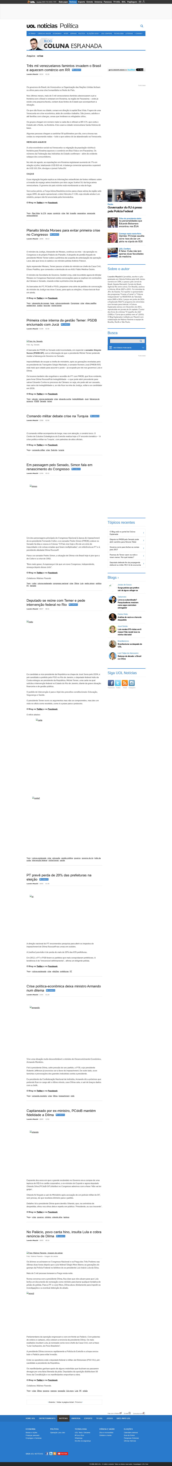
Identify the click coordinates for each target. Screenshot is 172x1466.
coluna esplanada (62, 303)
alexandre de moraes (40, 303)
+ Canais (138, 33)
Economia (57, 33)
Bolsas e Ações (31, 1432)
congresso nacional (60, 583)
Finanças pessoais (32, 1435)
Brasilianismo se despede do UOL (130, 645)
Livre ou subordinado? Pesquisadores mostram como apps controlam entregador (128, 604)
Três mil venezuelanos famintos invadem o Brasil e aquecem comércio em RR (64, 68)
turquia (61, 450)
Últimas (31, 33)
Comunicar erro (138, 1413)
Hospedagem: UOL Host (140, 1464)
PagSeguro (132, 2)
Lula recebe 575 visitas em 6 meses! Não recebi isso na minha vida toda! (129, 632)
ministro (48, 1217)
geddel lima (31, 305)
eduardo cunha (65, 399)
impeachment (64, 1096)
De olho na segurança (83, 1441)
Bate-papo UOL (124, 1418)
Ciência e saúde (107, 1429)
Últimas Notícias (130, 1441)
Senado (43, 401)
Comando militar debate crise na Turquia (57, 416)
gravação (61, 1391)
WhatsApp (78, 1438)
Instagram (132, 688)
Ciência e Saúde (44, 33)
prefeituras (64, 971)
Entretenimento (47, 1418)
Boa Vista (36, 213)
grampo (53, 1391)
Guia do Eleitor (129, 1435)
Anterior (51, 1402)
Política (69, 25)
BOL (124, 2)
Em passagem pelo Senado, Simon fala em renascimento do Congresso (59, 467)
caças (49, 213)
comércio (56, 213)
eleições (55, 971)
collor (34, 583)
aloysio (35, 399)
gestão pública (67, 858)
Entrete (90, 2)
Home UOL (30, 1418)
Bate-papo (63, 2)
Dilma (76, 583)
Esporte (81, 2)
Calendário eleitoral (131, 1432)
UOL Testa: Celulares (82, 1432)
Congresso (75, 303)
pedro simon (90, 583)
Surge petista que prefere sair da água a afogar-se (128, 589)
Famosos (108, 2)
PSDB (36, 401)
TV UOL (116, 2)
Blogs (112, 577)
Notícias (73, 2)
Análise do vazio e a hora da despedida (129, 618)
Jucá (87, 399)
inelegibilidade (78, 399)
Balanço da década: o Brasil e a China (129, 657)
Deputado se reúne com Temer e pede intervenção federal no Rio (56, 602)
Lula (81, 583)
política (98, 583)
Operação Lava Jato (57, 1432)
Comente (77, 70)
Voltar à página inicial (65, 1402)
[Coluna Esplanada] (86, 44)
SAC (55, 2)
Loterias (129, 33)
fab (67, 213)
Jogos (110, 1418)
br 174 (43, 213)
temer (49, 401)
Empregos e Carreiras (34, 1438)
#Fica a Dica (79, 1435)
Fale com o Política (113, 1413)
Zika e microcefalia (106, 1432)
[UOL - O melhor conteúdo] (30, 3)
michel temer (56, 305)
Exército (54, 450)
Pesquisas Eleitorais (131, 1438)
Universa (98, 2)
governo (77, 858)
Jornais (73, 33)
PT (28, 585)
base (52, 303)
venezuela (91, 213)
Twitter (40, 202)
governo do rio (87, 858)
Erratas (126, 1413)
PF (80, 1391)
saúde (62, 860)
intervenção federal (39, 860)
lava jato (47, 305)
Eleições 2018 (92, 33)
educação (56, 858)
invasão (73, 213)
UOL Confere (106, 33)
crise (63, 213)
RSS (55, 1453)
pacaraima (81, 213)
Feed (125, 688)
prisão (85, 1391)
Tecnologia (119, 33)
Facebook (53, 202)
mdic (72, 1096)
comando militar (38, 450)
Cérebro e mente (105, 1435)
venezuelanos (32, 215)
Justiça (39, 305)
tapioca (66, 1217)
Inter (66, 33)
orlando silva (57, 1217)
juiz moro (70, 1391)
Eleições (128, 1429)
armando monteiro (39, 1096)
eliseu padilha (90, 303)
